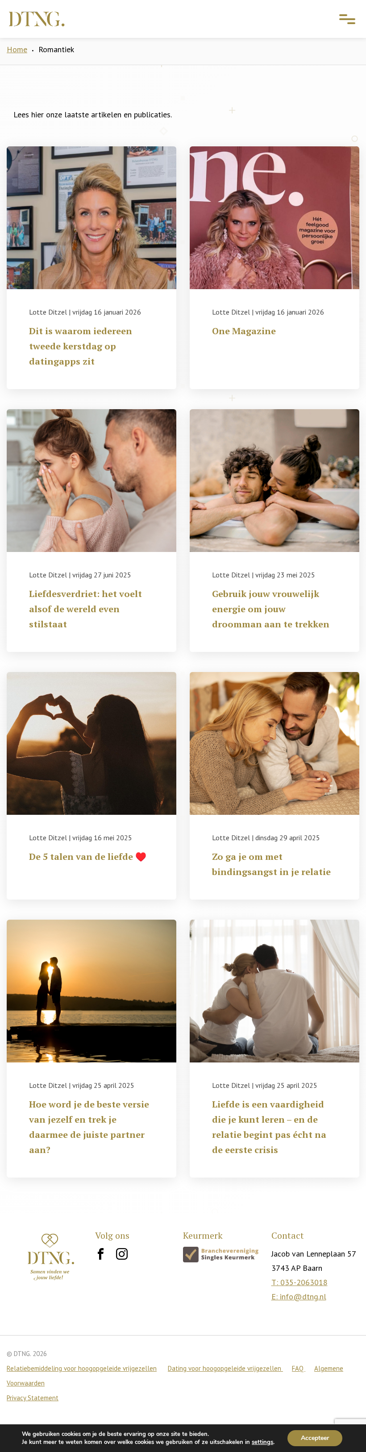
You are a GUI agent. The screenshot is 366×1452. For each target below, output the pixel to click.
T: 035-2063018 (299, 1282)
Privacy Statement (32, 1398)
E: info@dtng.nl (298, 1296)
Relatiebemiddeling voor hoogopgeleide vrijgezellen (82, 1368)
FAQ (298, 1368)
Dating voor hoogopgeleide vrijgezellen (225, 1368)
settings (262, 1442)
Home (17, 49)
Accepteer (315, 1438)
